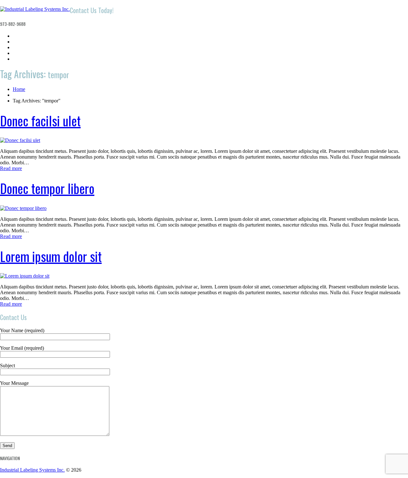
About (19, 42)
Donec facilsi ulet (40, 120)
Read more (11, 168)
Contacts (22, 59)
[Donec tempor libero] (23, 208)
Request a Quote (30, 53)
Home (19, 36)
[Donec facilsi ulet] (20, 140)
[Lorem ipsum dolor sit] (24, 276)
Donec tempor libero (47, 188)
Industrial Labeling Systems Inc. (32, 470)
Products (22, 47)
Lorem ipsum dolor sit (51, 256)
